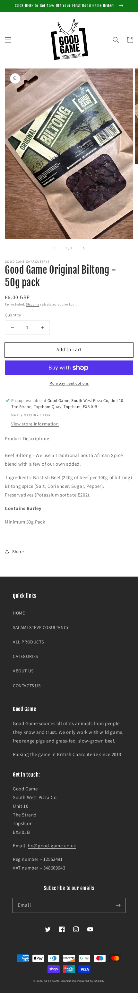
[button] (8, 40)
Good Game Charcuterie (60, 980)
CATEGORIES (25, 656)
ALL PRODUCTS (28, 642)
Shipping (32, 304)
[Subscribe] (118, 905)
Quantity (13, 315)
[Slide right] (83, 248)
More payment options (69, 383)
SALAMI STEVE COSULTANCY (41, 627)
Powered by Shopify (91, 980)
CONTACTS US (27, 685)
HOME (19, 613)
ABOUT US (23, 671)
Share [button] (18, 551)
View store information (35, 424)
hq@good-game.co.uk (52, 846)
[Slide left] (54, 248)
